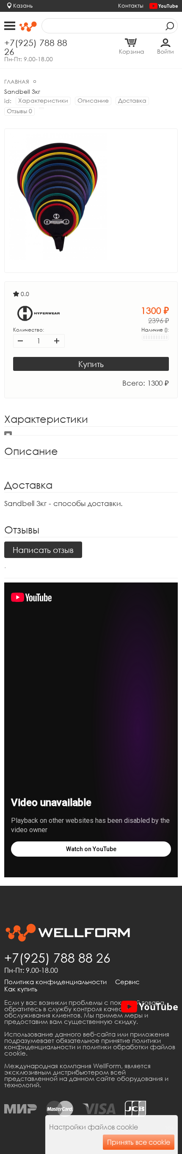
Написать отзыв (43, 550)
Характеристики (43, 100)
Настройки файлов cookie (93, 1127)
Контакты (130, 5)
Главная (16, 81)
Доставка (132, 100)
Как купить (20, 989)
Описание (93, 100)
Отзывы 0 (19, 110)
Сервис (127, 982)
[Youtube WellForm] (163, 6)
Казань (23, 5)
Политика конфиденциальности (55, 982)
